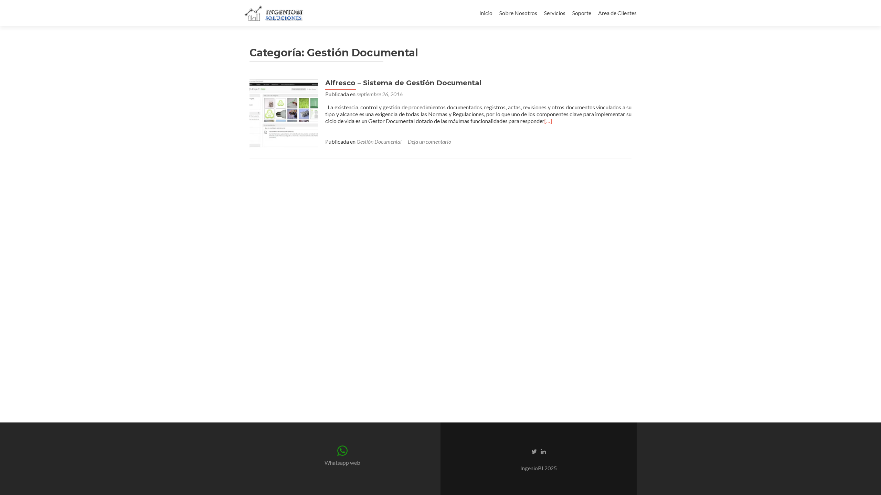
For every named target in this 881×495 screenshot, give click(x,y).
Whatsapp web (342, 462)
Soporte (581, 13)
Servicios (554, 13)
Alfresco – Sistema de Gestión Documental (403, 83)
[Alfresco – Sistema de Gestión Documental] (284, 112)
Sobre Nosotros (518, 13)
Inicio (485, 13)
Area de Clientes (617, 13)
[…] (548, 121)
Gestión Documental (379, 141)
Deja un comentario (429, 141)
